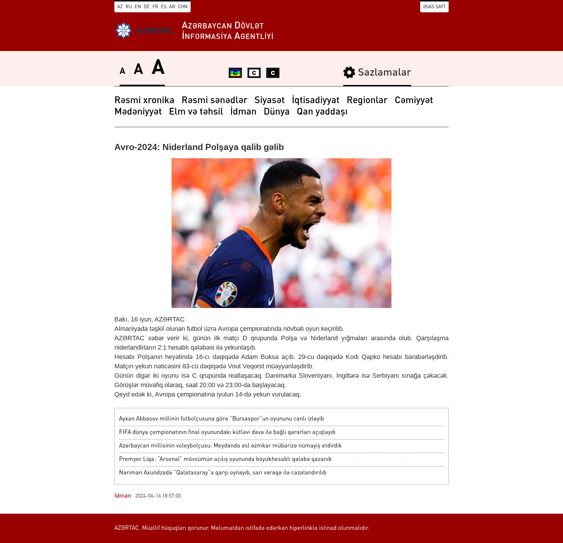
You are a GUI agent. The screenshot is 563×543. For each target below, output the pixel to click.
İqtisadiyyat (316, 100)
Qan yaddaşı (322, 112)
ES (164, 7)
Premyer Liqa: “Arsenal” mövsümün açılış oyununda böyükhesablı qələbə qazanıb (225, 459)
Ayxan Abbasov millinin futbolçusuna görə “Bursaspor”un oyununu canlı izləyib (221, 419)
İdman (243, 112)
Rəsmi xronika (144, 100)
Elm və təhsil (196, 112)
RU (129, 7)
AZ (120, 7)
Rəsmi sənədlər (214, 100)
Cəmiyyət (414, 100)
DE (147, 7)
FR (155, 7)
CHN (183, 7)
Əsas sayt (434, 7)
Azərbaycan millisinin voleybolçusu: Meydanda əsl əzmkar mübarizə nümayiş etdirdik (230, 446)
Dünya (277, 112)
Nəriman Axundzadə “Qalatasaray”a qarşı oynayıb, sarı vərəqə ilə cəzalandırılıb (222, 473)
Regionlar (367, 100)
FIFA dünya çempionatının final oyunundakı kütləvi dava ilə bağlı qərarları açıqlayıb (227, 432)
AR (172, 7)
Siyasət (270, 100)
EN (138, 7)
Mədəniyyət (138, 112)
